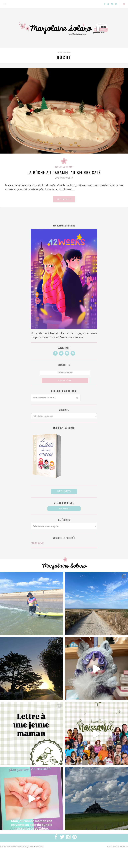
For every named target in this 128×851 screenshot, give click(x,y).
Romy (41, 846)
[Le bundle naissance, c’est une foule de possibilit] (96, 733)
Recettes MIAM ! (64, 167)
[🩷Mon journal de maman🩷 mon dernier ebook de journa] (31, 798)
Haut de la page (116, 846)
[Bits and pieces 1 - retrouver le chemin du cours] (96, 603)
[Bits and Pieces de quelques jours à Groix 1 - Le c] (31, 668)
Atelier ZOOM (37, 542)
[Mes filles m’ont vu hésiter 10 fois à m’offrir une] (96, 668)
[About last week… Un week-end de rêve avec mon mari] (96, 798)
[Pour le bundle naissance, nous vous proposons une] (31, 733)
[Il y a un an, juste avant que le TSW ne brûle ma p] (31, 603)
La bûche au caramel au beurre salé (64, 172)
